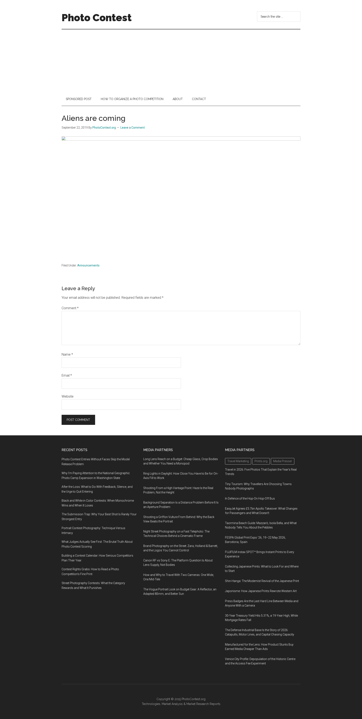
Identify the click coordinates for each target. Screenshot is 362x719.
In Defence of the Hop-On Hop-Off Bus (250, 498)
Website (68, 396)
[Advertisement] (181, 60)
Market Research (197, 704)
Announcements (88, 265)
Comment (70, 308)
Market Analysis (172, 704)
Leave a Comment (132, 127)
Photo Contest (97, 17)
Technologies (151, 704)
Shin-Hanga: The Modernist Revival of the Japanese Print (262, 581)
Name (67, 354)
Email (67, 375)
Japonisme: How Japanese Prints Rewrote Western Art (261, 591)
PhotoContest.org (194, 699)
